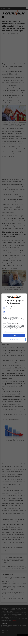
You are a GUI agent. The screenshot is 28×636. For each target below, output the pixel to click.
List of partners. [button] (17, 323)
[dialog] (14, 318)
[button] (14, 315)
